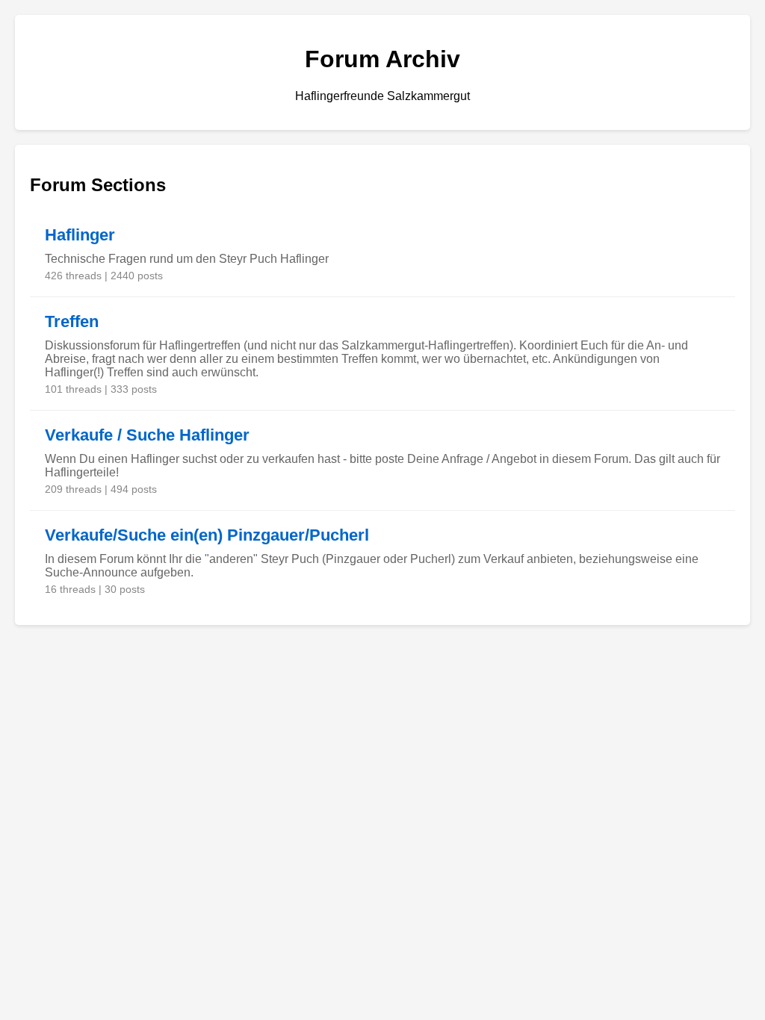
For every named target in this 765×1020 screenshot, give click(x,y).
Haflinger (80, 235)
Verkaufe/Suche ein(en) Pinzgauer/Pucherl (207, 535)
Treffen (72, 321)
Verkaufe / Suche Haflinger (147, 435)
